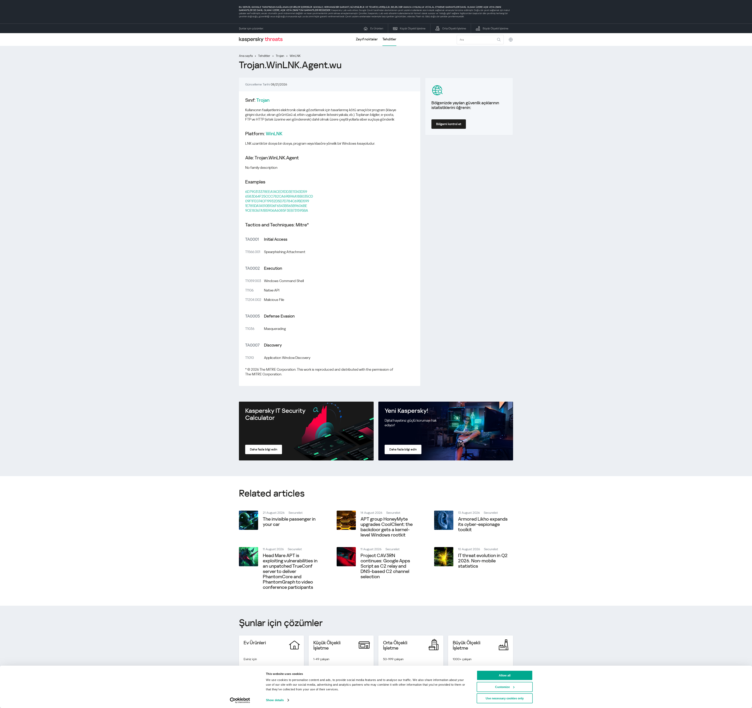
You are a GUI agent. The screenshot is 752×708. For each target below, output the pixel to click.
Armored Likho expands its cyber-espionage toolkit (483, 524)
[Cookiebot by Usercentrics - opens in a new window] (240, 700)
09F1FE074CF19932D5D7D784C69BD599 (277, 201)
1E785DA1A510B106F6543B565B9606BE (276, 206)
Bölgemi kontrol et (448, 124)
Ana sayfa (246, 56)
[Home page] (262, 39)
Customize (502, 687)
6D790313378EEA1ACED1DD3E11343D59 (276, 192)
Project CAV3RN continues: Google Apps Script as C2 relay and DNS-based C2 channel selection (385, 566)
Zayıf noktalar (367, 39)
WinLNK (295, 56)
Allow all (505, 675)
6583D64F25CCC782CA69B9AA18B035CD (279, 196)
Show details (275, 700)
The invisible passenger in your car (289, 521)
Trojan (280, 56)
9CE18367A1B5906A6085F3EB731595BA (276, 210)
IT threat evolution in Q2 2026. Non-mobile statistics (483, 561)
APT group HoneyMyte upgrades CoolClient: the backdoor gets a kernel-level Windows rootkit (387, 527)
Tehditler (389, 39)
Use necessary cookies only (505, 698)
